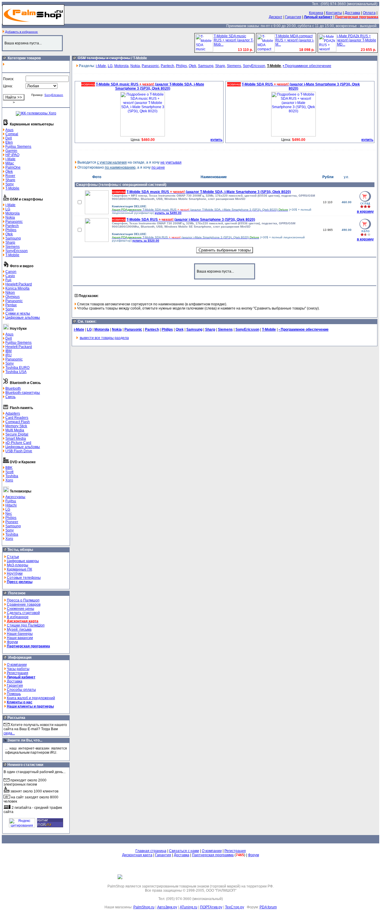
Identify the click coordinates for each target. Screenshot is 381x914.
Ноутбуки (15, 573)
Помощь (14, 694)
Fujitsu (10, 501)
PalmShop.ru (143, 907)
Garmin (11, 151)
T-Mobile (12, 188)
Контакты (334, 13)
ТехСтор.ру (234, 907)
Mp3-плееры (17, 565)
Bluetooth (13, 388)
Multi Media (14, 430)
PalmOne (13, 167)
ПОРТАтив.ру (211, 907)
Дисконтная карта (137, 855)
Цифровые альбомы (22, 317)
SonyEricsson (53, 95)
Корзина (316, 13)
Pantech (12, 226)
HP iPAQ (12, 155)
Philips (10, 230)
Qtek (9, 172)
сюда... (9, 733)
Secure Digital (16, 434)
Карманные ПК (19, 569)
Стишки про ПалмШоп (26, 625)
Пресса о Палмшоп (23, 600)
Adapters (12, 413)
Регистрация (17, 673)
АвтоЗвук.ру (167, 907)
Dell (8, 138)
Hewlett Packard (18, 284)
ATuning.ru (188, 907)
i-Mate (10, 159)
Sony (9, 184)
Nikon (10, 292)
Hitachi (11, 505)
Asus (9, 130)
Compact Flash (17, 422)
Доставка (352, 13)
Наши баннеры (20, 634)
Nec (8, 514)
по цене (158, 167)
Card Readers (16, 418)
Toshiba (11, 476)
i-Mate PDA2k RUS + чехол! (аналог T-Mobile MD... (356, 40)
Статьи (13, 557)
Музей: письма (19, 629)
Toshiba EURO (17, 368)
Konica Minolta (17, 288)
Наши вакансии (20, 638)
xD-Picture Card (18, 443)
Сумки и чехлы (17, 313)
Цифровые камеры (23, 561)
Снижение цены (20, 609)
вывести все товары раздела (104, 338)
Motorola (12, 213)
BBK (9, 468)
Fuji (8, 280)
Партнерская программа (213, 855)
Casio (10, 276)
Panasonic (14, 222)
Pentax (11, 305)
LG (7, 209)
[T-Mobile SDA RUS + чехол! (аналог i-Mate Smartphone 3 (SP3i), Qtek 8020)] (293, 135)
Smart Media (15, 438)
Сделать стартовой (23, 613)
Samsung (13, 238)
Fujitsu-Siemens (18, 343)
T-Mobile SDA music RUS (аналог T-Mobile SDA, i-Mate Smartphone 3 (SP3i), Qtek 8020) (209, 192)
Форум (12, 642)
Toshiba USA (15, 372)
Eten (9, 142)
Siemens (12, 247)
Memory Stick (16, 426)
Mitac (9, 163)
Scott (9, 472)
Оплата (369, 13)
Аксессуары (15, 497)
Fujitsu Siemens (18, 146)
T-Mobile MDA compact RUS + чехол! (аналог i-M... (294, 40)
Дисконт (275, 17)
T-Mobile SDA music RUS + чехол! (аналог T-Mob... (234, 40)
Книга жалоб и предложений (31, 698)
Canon (10, 272)
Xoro (9, 480)
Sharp (10, 180)
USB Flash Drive (18, 451)
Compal (11, 134)
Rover (10, 176)
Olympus (12, 297)
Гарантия (293, 17)
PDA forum (268, 907)
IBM (8, 351)
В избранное (18, 617)
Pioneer (11, 522)
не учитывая (171, 162)
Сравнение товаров (23, 604)
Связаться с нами (184, 851)
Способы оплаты (21, 690)
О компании (17, 665)
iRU (8, 355)
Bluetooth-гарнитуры (22, 393)
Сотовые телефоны (24, 578)
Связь (10, 397)
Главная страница (150, 851)
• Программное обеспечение (307, 66)
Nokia (10, 217)
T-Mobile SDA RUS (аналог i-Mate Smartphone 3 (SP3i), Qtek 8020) (191, 219)
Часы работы (18, 669)
